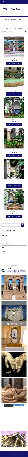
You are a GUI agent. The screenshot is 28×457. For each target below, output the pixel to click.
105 (21, 221)
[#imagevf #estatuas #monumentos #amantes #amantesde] (14, 364)
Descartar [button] (26, 1)
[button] (14, 14)
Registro (3, 250)
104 (17, 221)
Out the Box (15, 454)
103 (14, 221)
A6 (17, 19)
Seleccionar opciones (14, 63)
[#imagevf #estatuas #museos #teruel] (14, 338)
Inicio (6, 19)
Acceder (3, 251)
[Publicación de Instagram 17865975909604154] (14, 313)
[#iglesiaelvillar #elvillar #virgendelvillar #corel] (14, 287)
